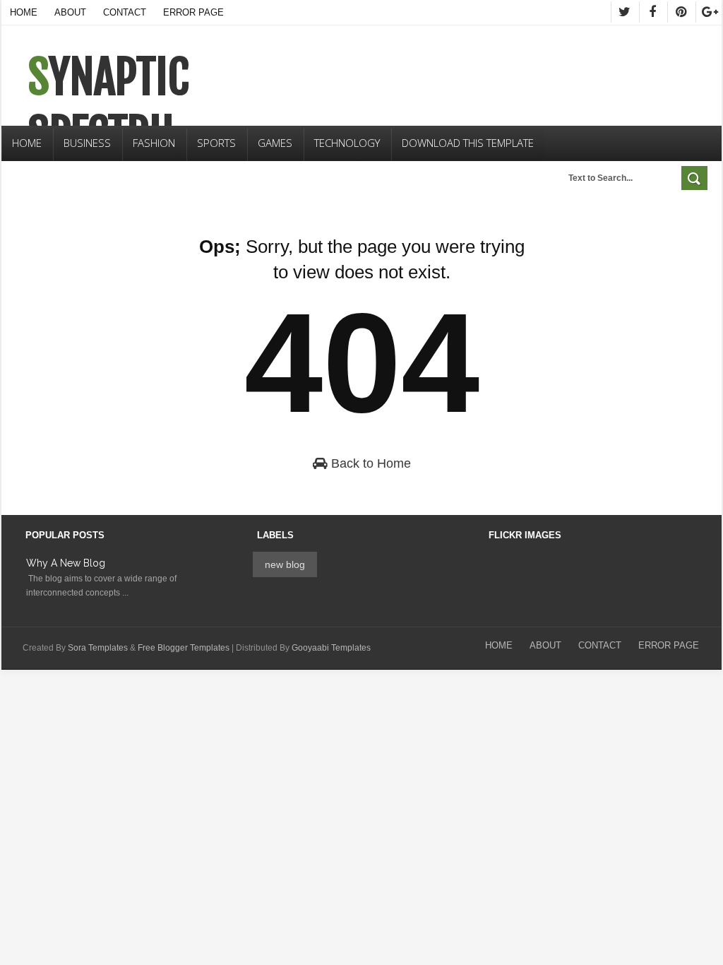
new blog (285, 564)
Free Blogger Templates (183, 648)
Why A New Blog (65, 563)
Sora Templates (98, 648)
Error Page (193, 12)
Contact (124, 12)
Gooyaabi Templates (331, 648)
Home (23, 12)
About (70, 12)
